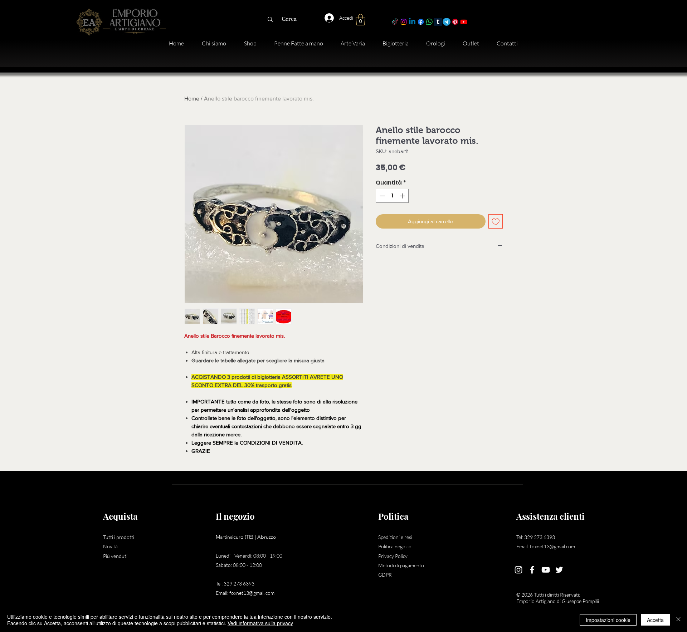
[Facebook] (421, 22)
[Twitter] (559, 570)
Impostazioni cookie (608, 619)
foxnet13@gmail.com (251, 593)
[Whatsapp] (429, 22)
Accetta (655, 619)
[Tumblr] (438, 22)
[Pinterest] (455, 22)
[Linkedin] (412, 22)
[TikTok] (395, 22)
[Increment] (403, 195)
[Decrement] (381, 195)
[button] (360, 19)
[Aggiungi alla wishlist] (495, 221)
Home (191, 98)
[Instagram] (404, 22)
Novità (110, 546)
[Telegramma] (446, 22)
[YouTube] (546, 570)
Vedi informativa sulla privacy (260, 623)
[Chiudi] (678, 619)
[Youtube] (464, 22)
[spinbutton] (392, 195)
